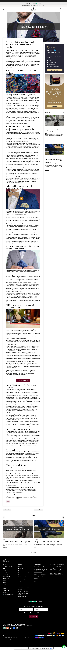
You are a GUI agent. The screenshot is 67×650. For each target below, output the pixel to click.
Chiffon (4, 584)
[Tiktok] (5, 635)
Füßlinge (4, 588)
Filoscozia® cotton (22, 574)
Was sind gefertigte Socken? (24, 572)
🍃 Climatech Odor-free (8, 594)
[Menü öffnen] (5, 9)
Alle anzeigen (33, 552)
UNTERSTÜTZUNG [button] (38, 564)
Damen (4, 592)
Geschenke (5, 572)
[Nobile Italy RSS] (63, 112)
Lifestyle (7, 501)
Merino (4, 582)
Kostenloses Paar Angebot (23, 591)
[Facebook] (3, 635)
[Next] (63, 517)
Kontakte (20, 583)
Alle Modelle (5, 568)
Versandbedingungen (22, 579)
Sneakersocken (6, 590)
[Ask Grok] (17, 628)
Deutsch (3, 648)
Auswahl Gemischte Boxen (8, 566)
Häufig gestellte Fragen (23, 576)
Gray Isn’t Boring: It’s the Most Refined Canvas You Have (18, 541)
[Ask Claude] (7, 628)
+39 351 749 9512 (41, 5)
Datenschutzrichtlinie (23, 637)
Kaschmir (4, 580)
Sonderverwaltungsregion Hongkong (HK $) (17, 648)
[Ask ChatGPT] (4, 628)
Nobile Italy (6, 637)
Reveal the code (33, 616)
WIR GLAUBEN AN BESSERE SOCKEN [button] (57, 564)
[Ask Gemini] (14, 628)
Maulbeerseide (6, 578)
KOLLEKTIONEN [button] (6, 564)
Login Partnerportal (22, 596)
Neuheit (4, 570)
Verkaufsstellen (21, 585)
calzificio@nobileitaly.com (27, 5)
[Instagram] (8, 635)
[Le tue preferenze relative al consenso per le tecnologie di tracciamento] (64, 647)
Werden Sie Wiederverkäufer (24, 587)
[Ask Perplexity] (11, 628)
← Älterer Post (7, 509)
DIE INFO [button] (20, 564)
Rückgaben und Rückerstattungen (25, 581)
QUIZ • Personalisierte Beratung (25, 566)
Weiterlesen (47, 139)
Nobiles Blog (21, 568)
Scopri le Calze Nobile (23, 380)
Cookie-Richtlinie (14, 637)
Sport (4, 586)
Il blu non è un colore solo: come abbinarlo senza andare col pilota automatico (53, 160)
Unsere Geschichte (22, 570)
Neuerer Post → (39, 509)
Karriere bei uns (21, 589)
